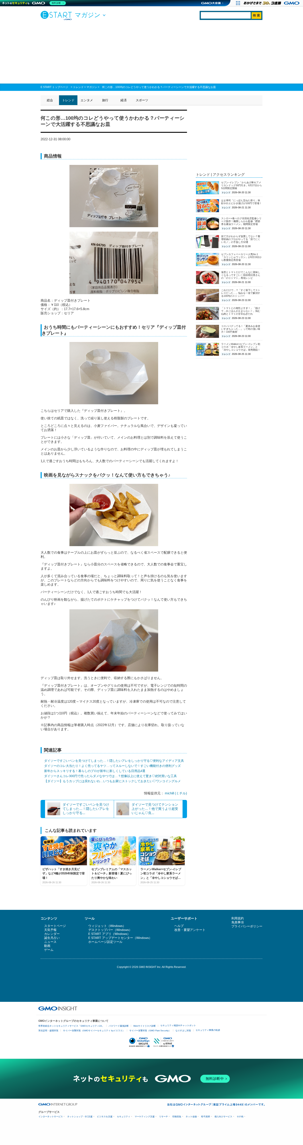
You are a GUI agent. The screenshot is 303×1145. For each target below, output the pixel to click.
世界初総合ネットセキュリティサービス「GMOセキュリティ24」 (71, 1026)
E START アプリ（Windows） (109, 934)
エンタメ (87, 100)
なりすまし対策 (183, 1030)
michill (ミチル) (176, 793)
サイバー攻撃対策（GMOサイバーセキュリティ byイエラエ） (94, 1030)
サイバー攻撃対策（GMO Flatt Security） (150, 1030)
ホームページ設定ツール (105, 942)
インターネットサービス (50, 1116)
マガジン (92, 87)
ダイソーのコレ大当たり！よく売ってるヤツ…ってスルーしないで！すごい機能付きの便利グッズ (112, 766)
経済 (123, 100)
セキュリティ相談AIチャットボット (178, 1025)
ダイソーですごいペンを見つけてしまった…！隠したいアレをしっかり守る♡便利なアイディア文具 (114, 760)
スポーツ (142, 100)
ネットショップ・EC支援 (79, 1116)
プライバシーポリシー (246, 926)
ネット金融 (191, 1116)
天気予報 (50, 930)
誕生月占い (52, 938)
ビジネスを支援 (104, 1116)
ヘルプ (179, 926)
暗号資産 (205, 1116)
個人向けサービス (223, 1116)
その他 (240, 1116)
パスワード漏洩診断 (119, 1026)
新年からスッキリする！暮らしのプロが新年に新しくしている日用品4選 (94, 771)
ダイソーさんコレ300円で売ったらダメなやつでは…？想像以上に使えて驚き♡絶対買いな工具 (110, 776)
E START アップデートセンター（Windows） (120, 938)
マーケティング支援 (145, 1116)
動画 (47, 946)
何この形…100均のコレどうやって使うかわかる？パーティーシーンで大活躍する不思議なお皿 (159, 87)
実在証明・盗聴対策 (48, 1030)
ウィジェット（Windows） (107, 926)
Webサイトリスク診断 (144, 1026)
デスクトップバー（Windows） (110, 930)
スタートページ (55, 926)
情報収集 (176, 1116)
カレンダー (52, 934)
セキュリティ (123, 1116)
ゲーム (48, 950)
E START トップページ (54, 87)
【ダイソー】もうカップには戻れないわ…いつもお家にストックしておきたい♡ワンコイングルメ (112, 781)
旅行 (105, 100)
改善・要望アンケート (189, 930)
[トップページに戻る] (57, 15)
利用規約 (237, 918)
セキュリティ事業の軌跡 (208, 1030)
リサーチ (163, 1116)
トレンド (78, 87)
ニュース (50, 942)
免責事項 (237, 922)
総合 (50, 100)
